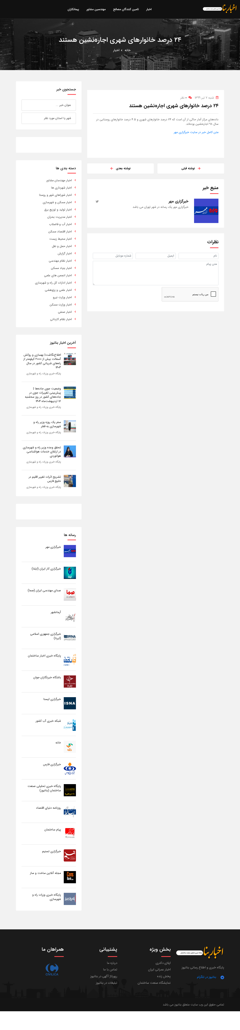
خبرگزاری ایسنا (52, 699)
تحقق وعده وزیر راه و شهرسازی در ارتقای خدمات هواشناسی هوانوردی (42, 451)
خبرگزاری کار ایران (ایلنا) (46, 568)
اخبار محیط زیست (60, 239)
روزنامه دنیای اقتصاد (48, 807)
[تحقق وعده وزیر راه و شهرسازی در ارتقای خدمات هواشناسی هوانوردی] (70, 451)
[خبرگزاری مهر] (70, 551)
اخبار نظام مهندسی (60, 260)
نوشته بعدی (123, 168)
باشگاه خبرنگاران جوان (47, 677)
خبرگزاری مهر (53, 547)
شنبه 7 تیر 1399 (204, 97)
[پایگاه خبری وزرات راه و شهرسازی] (70, 898)
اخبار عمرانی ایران (159, 969)
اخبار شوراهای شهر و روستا (55, 195)
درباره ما (112, 963)
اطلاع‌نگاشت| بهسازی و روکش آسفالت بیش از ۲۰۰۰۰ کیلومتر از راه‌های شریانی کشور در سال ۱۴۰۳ (42, 361)
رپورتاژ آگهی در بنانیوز (103, 976)
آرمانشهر (56, 612)
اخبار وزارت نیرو (62, 297)
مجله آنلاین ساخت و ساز (45, 873)
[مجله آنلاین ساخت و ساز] (70, 877)
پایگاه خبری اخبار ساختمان (44, 655)
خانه (127, 50)
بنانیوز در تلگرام (206, 977)
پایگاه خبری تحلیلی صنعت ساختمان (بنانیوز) (44, 788)
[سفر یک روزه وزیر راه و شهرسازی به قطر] (70, 426)
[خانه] (70, 746)
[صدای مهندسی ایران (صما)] (70, 594)
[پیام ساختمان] (70, 833)
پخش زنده (164, 976)
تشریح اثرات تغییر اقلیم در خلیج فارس (45, 479)
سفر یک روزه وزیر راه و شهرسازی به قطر (47, 424)
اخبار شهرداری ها (61, 187)
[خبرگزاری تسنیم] (70, 855)
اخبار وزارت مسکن (61, 304)
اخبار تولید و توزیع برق (58, 209)
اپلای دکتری (163, 963)
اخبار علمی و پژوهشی (58, 290)
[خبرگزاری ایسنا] (70, 703)
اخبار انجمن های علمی (58, 275)
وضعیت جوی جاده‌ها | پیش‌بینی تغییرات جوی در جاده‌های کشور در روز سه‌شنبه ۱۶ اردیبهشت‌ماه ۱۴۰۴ (43, 394)
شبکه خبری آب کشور (48, 721)
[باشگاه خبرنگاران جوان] (70, 681)
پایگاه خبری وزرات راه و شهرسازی (43, 373)
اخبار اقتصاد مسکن (60, 231)
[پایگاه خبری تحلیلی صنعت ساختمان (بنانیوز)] (70, 790)
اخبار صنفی (65, 312)
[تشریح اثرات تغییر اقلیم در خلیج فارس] (70, 480)
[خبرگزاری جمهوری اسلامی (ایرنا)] (70, 638)
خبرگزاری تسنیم (51, 851)
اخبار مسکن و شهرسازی (57, 202)
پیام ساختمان (52, 829)
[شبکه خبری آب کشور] (70, 724)
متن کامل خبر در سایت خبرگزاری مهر (196, 132)
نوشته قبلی (188, 168)
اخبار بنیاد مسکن (61, 268)
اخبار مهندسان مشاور (59, 180)
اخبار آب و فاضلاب (60, 224)
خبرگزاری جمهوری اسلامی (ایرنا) (45, 636)
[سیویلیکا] (52, 969)
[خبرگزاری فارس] (70, 768)
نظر (183, 97)
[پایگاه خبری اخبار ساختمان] (70, 659)
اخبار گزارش (65, 253)
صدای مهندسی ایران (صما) (44, 590)
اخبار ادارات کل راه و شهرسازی (53, 282)
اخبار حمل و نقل (62, 246)
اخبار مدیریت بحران (59, 217)
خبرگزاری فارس (52, 764)
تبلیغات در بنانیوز (106, 982)
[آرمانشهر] (70, 616)
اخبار (116, 50)
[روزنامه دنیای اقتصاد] (70, 811)
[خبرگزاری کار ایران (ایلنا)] (70, 572)
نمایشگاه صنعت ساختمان (154, 982)
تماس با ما (110, 969)
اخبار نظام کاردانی (61, 319)
